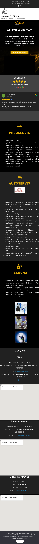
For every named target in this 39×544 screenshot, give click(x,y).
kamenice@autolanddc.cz (21, 435)
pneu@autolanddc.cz (21, 371)
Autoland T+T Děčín (10, 16)
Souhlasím (20, 541)
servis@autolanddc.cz (22, 380)
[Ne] (37, 537)
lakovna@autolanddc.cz (21, 490)
